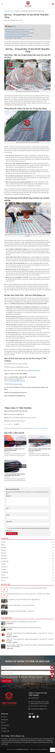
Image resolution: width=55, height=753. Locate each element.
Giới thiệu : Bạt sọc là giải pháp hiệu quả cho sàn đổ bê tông (20, 29)
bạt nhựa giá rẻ (34, 428)
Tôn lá (2, 580)
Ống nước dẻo (4, 577)
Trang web (9, 521)
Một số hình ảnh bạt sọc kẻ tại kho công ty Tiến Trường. (18, 36)
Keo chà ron (4, 558)
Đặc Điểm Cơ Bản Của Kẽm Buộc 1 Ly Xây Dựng (21, 611)
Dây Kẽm (3, 550)
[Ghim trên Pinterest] (14, 424)
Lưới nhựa (3, 569)
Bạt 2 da (3, 542)
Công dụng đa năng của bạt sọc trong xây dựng (17, 31)
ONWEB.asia (45, 749)
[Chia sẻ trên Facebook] (11, 424)
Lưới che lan (4, 566)
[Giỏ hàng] (53, 4)
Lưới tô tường (4, 572)
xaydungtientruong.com (22, 749)
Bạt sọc (13, 11)
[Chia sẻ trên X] (13, 424)
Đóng (13, 26)
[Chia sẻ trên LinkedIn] (16, 424)
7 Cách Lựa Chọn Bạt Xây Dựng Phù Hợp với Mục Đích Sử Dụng (14, 474)
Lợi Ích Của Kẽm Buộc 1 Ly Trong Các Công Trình (21, 605)
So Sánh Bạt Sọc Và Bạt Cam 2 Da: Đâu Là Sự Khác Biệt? (14, 449)
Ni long (3, 575)
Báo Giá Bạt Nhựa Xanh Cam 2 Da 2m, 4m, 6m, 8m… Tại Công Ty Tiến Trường (29, 593)
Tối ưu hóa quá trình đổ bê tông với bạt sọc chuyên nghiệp (19, 33)
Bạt (30, 428)
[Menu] (2, 4)
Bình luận (9, 496)
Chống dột (4, 547)
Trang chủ (7, 11)
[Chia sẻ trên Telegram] (18, 424)
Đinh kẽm (3, 553)
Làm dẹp (3, 564)
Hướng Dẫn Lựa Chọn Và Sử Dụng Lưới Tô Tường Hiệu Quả (24, 599)
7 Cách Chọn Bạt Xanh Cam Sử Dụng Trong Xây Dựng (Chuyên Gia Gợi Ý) (28, 588)
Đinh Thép (4, 555)
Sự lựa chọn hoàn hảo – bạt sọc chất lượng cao (16, 34)
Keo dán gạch (4, 561)
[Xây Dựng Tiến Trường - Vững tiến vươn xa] (28, 4)
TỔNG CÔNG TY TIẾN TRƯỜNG (13, 38)
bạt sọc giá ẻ (44, 428)
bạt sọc (39, 428)
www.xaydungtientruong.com (17, 380)
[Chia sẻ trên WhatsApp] (9, 424)
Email (8, 515)
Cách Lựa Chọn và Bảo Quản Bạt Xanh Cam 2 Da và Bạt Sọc (40, 449)
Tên (7, 508)
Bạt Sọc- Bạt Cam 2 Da (16, 384)
